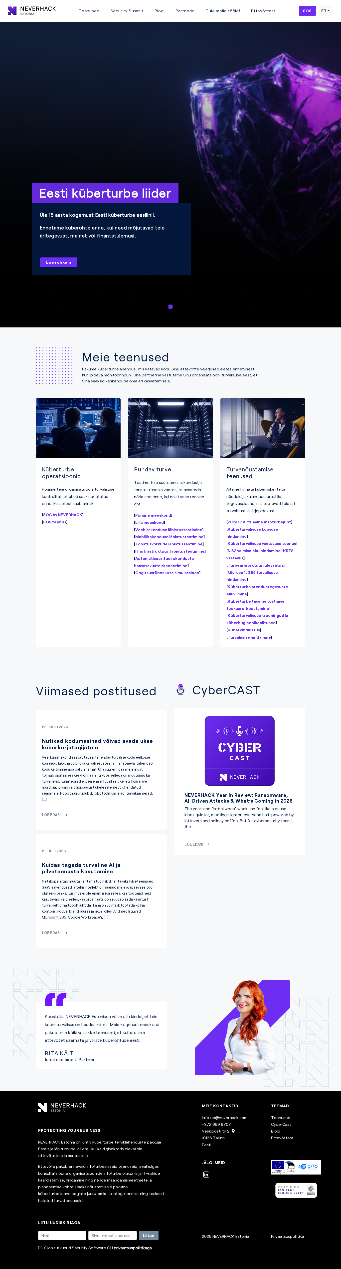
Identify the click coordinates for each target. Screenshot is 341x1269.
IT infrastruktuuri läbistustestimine (169, 551)
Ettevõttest (263, 10)
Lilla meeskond (149, 522)
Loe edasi (51, 815)
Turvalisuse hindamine (249, 637)
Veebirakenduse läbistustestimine (168, 529)
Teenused (89, 10)
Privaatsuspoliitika (287, 1236)
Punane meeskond (153, 515)
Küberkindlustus (244, 629)
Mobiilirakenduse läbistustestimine (169, 536)
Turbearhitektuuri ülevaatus (255, 565)
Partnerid (185, 10)
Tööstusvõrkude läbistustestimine (168, 543)
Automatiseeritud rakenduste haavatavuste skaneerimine (164, 562)
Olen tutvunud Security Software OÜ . (98, 1247)
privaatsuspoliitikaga (133, 1247)
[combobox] (325, 11)
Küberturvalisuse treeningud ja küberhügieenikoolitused (257, 619)
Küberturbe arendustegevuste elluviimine (257, 590)
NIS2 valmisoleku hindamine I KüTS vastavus (260, 554)
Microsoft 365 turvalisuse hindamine (252, 576)
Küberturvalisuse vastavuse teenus (262, 543)
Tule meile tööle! (223, 10)
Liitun (148, 1235)
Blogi (160, 10)
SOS (307, 10)
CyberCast (281, 1124)
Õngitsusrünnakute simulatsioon (167, 572)
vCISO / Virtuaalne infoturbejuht (259, 521)
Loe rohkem (58, 262)
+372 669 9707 (216, 1124)
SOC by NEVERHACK (62, 514)
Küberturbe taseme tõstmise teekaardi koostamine (255, 605)
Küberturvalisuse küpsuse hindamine (252, 533)
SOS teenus (54, 521)
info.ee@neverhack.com (224, 1117)
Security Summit (127, 10)
